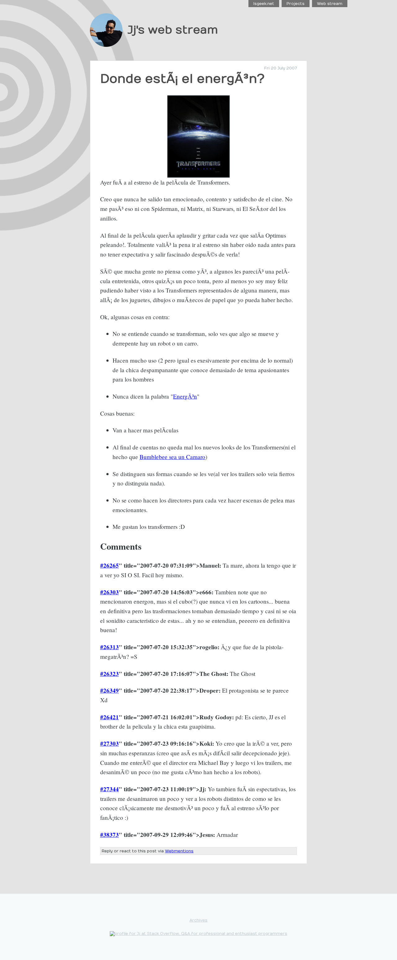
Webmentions (179, 851)
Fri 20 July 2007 (280, 68)
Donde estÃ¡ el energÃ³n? (182, 79)
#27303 (109, 743)
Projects (296, 3)
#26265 (109, 565)
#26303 (109, 592)
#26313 (109, 647)
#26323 (109, 673)
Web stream (329, 3)
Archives (198, 920)
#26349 (109, 690)
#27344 (109, 789)
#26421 (109, 717)
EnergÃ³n (185, 396)
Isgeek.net (263, 3)
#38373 (109, 834)
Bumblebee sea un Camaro (172, 457)
